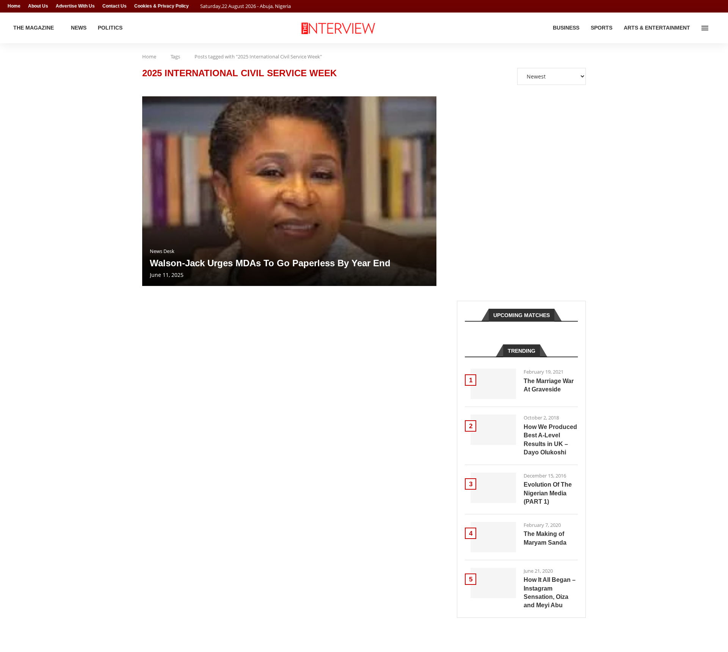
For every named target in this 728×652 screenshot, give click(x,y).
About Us (38, 6)
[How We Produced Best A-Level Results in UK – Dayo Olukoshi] (493, 430)
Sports (601, 28)
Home (14, 6)
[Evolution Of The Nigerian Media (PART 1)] (493, 488)
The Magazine (33, 28)
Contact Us (114, 6)
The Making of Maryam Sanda (545, 538)
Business (566, 28)
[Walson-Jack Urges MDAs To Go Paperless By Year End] (289, 191)
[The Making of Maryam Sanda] (493, 537)
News (78, 28)
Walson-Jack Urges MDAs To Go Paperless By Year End (270, 263)
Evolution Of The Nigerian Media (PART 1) (548, 493)
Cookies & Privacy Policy (161, 6)
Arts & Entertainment (657, 28)
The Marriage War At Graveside (549, 385)
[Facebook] (704, 6)
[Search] (716, 28)
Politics (110, 28)
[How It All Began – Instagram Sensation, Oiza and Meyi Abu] (493, 583)
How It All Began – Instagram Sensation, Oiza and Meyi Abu (550, 592)
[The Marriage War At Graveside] (493, 384)
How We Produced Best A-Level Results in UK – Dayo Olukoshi (550, 440)
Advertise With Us (75, 6)
